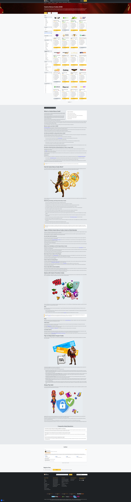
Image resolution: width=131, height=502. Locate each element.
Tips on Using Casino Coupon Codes (71, 117)
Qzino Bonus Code (64, 72)
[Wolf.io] (57, 18)
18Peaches (46, 44)
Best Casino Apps (55, 486)
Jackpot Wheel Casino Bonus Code (56, 38)
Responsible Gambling (46, 484)
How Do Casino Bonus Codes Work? (71, 114)
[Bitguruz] (65, 87)
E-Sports (46, 20)
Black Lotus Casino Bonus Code (65, 38)
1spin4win (46, 45)
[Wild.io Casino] (82, 35)
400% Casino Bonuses (55, 480)
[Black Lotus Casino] (65, 35)
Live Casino (46, 22)
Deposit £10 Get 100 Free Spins (56, 484)
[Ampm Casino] (82, 53)
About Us (45, 480)
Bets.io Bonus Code (56, 89)
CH (45, 92)
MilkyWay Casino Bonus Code (82, 20)
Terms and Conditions (46, 488)
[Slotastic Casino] (74, 87)
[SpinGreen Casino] (65, 18)
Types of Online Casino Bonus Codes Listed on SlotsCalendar (75, 115)
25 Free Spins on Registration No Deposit (65, 481)
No (45, 29)
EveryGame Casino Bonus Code (56, 55)
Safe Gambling (45, 485)
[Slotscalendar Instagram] (82, 480)
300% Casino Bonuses (55, 481)
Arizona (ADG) (46, 70)
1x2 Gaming (46, 46)
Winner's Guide (72, 480)
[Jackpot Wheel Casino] (57, 35)
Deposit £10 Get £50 (55, 483)
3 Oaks (46, 48)
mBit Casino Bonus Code (56, 72)
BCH (45, 81)
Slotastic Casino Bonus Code (74, 89)
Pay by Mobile (46, 59)
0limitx (46, 42)
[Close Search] (68, 1)
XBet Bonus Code (73, 20)
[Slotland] (74, 53)
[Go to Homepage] (46, 0)
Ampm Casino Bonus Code (82, 55)
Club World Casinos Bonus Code (82, 73)
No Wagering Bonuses (55, 485)
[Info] (1, 500)
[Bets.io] (57, 87)
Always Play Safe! (69, 118)
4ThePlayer (46, 49)
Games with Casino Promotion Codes (72, 116)
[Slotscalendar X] (81, 480)
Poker (46, 24)
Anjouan (46, 69)
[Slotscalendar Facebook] (79, 480)
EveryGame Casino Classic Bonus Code (65, 55)
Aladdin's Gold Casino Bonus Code (74, 73)
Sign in (71, 469)
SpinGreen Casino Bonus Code (65, 20)
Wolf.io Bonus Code (56, 20)
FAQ (44, 482)
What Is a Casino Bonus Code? (71, 113)
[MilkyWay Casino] (82, 18)
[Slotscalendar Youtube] (83, 480)
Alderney (46, 68)
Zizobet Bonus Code (82, 89)
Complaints (45, 481)
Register (57, 469)
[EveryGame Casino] (57, 53)
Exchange (46, 21)
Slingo (46, 25)
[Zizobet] (82, 87)
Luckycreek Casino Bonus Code (74, 38)
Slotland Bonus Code (73, 55)
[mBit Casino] (57, 70)
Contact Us (45, 487)
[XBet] (74, 18)
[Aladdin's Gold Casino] (74, 70)
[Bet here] (55, 31)
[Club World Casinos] (82, 70)
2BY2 (46, 47)
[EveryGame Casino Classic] (65, 53)
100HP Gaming (47, 43)
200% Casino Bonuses (55, 482)
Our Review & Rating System (47, 489)
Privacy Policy (45, 483)
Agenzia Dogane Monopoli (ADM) (48, 67)
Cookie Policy (45, 486)
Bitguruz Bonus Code (65, 89)
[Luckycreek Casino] (74, 35)
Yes (45, 28)
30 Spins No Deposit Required (65, 480)
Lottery (46, 23)
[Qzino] (65, 70)
